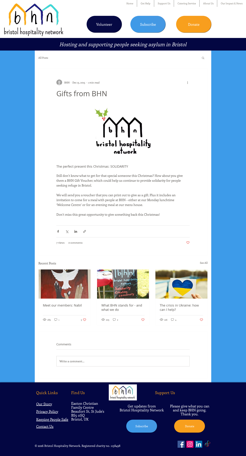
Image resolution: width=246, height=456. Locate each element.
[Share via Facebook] (58, 231)
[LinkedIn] (198, 444)
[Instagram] (189, 444)
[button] (145, 3)
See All (204, 262)
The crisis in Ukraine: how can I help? (179, 307)
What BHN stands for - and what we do (121, 307)
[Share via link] (84, 231)
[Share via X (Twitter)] (67, 231)
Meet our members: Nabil (62, 305)
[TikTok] (207, 444)
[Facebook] (181, 444)
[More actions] (187, 82)
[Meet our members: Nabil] (65, 284)
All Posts (43, 57)
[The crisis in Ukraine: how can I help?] (181, 284)
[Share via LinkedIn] (75, 231)
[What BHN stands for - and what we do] (123, 284)
